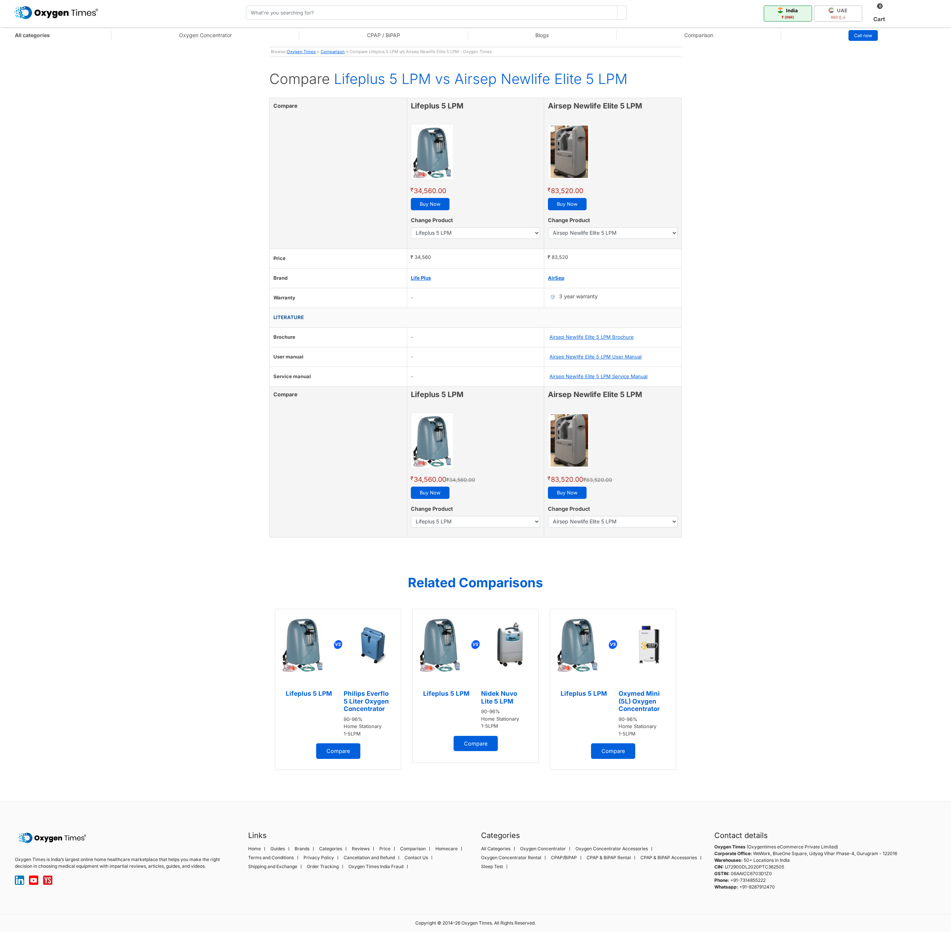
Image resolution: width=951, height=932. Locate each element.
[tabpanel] (338, 689)
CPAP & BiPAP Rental (609, 858)
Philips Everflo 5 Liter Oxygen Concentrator (366, 701)
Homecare (446, 849)
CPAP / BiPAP (383, 35)
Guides (277, 849)
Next (689, 692)
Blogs (542, 35)
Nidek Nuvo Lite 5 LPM (499, 697)
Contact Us (416, 858)
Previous (261, 692)
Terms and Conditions (271, 858)
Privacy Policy (319, 858)
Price (384, 849)
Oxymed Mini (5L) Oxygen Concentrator (639, 701)
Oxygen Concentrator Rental (511, 858)
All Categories (495, 849)
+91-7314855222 (748, 880)
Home (254, 849)
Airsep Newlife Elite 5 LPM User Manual (595, 357)
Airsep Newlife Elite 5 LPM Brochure (591, 337)
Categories (330, 849)
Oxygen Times (301, 51)
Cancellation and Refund (369, 858)
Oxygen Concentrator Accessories (611, 849)
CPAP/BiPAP (564, 858)
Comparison (698, 35)
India (790, 13)
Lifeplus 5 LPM (309, 693)
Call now (863, 35)
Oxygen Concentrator (205, 35)
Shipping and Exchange (272, 866)
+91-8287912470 (757, 887)
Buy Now (430, 204)
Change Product (432, 220)
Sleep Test (492, 866)
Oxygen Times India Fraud (375, 866)
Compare (338, 751)
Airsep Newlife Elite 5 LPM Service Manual (598, 376)
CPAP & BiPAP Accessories (668, 858)
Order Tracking (323, 866)
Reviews (361, 849)
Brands (302, 849)
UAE (839, 13)
